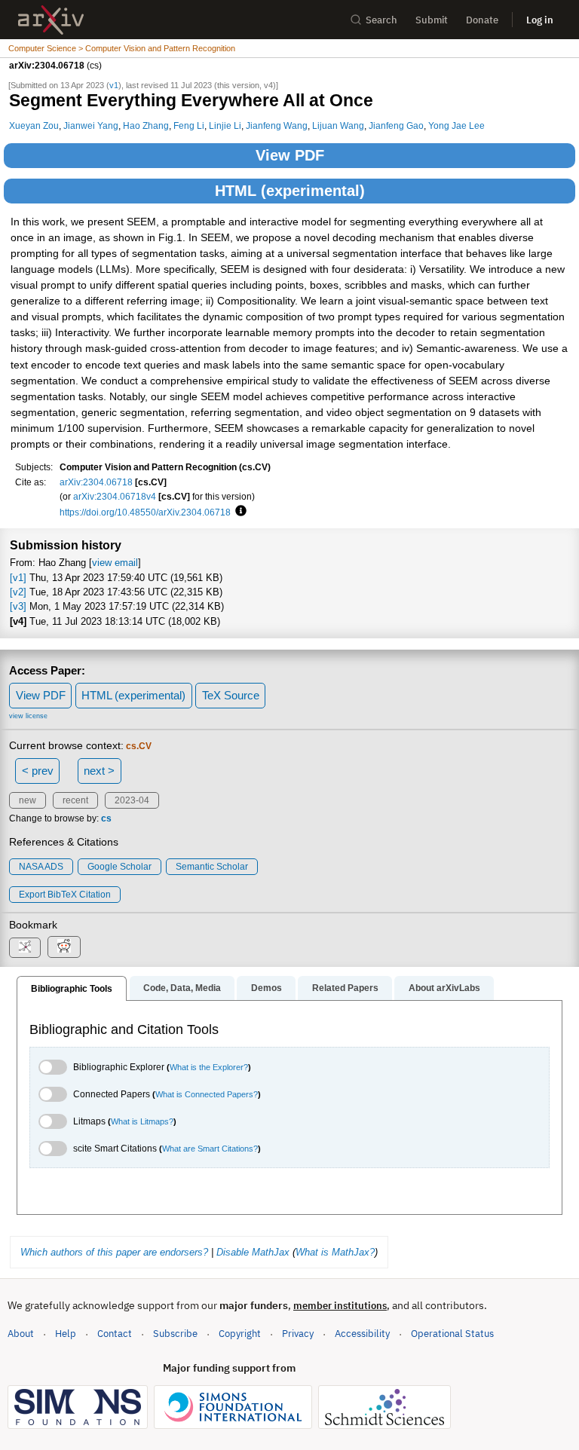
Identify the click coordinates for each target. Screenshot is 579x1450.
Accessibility (362, 1333)
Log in (539, 20)
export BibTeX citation (65, 894)
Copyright (240, 1333)
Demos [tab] (266, 988)
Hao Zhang (146, 125)
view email (115, 562)
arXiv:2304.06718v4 (114, 496)
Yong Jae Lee (456, 125)
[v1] (18, 577)
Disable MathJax (253, 1252)
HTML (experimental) (290, 190)
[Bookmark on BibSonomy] (25, 948)
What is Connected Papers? (206, 1094)
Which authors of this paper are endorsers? (114, 1252)
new (27, 800)
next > (99, 770)
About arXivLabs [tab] (444, 988)
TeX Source (230, 695)
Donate (482, 20)
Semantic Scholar (212, 866)
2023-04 (132, 800)
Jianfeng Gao (396, 125)
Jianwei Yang (90, 125)
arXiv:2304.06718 (96, 482)
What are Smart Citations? (210, 1148)
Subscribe (175, 1333)
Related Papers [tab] (345, 988)
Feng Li (188, 125)
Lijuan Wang (338, 125)
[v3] (18, 606)
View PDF (290, 155)
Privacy (298, 1333)
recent (75, 800)
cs (106, 818)
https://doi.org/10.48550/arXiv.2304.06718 (145, 512)
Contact (114, 1333)
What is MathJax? (335, 1252)
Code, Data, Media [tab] (182, 988)
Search (381, 20)
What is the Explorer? (209, 1067)
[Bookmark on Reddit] (64, 947)
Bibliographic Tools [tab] (71, 988)
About (21, 1333)
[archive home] (51, 20)
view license (28, 716)
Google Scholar (119, 866)
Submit (431, 20)
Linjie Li (225, 125)
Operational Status (452, 1333)
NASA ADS (41, 866)
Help (65, 1333)
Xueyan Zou (34, 125)
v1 (113, 85)
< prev (38, 770)
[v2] (18, 592)
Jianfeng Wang (277, 125)
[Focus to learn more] (239, 512)
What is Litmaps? (142, 1121)
